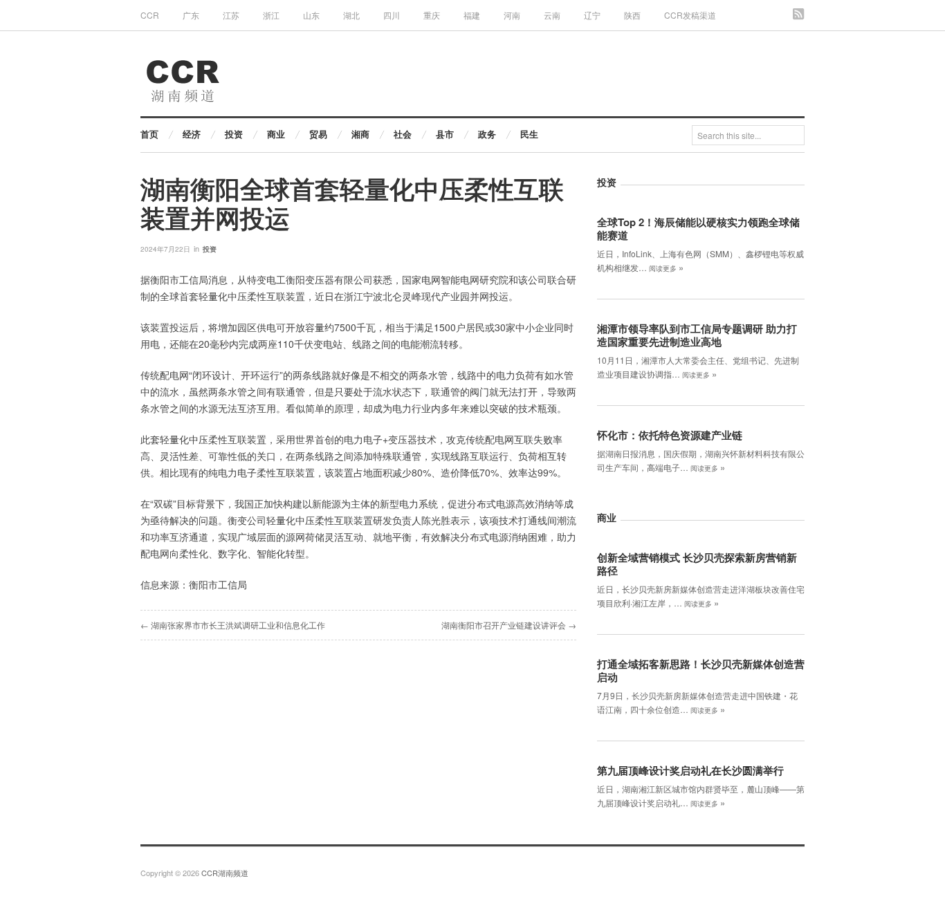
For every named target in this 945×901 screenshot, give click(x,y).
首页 (149, 133)
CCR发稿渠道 (690, 15)
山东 (311, 15)
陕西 (632, 15)
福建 (472, 15)
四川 (391, 15)
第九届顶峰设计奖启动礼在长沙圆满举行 (690, 770)
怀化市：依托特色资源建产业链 (669, 435)
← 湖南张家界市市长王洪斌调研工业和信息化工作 (232, 625)
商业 (276, 133)
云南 (552, 15)
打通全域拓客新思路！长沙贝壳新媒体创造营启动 (701, 670)
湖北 (351, 15)
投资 (234, 133)
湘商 (360, 133)
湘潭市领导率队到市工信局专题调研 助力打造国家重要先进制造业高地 (697, 335)
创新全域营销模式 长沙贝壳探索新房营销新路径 (697, 564)
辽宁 (592, 15)
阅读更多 (666, 268)
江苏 (231, 15)
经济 (192, 133)
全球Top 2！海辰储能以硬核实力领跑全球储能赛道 (698, 228)
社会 (403, 133)
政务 (487, 133)
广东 (191, 15)
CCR (149, 15)
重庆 (431, 15)
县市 (445, 133)
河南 (512, 15)
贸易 (318, 133)
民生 (529, 133)
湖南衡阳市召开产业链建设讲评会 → (508, 625)
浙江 (271, 15)
